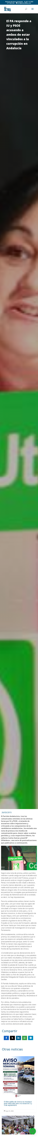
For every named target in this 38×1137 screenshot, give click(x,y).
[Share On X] (12, 1038)
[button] (33, 1131)
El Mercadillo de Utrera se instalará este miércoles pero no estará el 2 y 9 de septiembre (18, 1084)
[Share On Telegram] (30, 1038)
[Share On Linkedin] (18, 1038)
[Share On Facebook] (6, 1038)
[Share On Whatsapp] (24, 1038)
